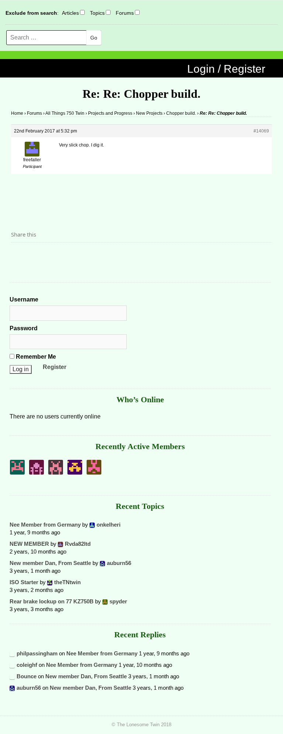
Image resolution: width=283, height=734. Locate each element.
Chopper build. (181, 113)
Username (24, 299)
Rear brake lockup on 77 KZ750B (52, 601)
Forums (125, 13)
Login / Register (226, 69)
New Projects (149, 113)
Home (17, 113)
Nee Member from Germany (45, 524)
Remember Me (35, 357)
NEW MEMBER (29, 544)
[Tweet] (34, 255)
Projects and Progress (110, 113)
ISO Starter (24, 582)
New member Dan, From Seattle (50, 563)
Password (24, 328)
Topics (97, 13)
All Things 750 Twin (64, 113)
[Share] (19, 255)
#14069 (261, 131)
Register (54, 367)
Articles (70, 13)
